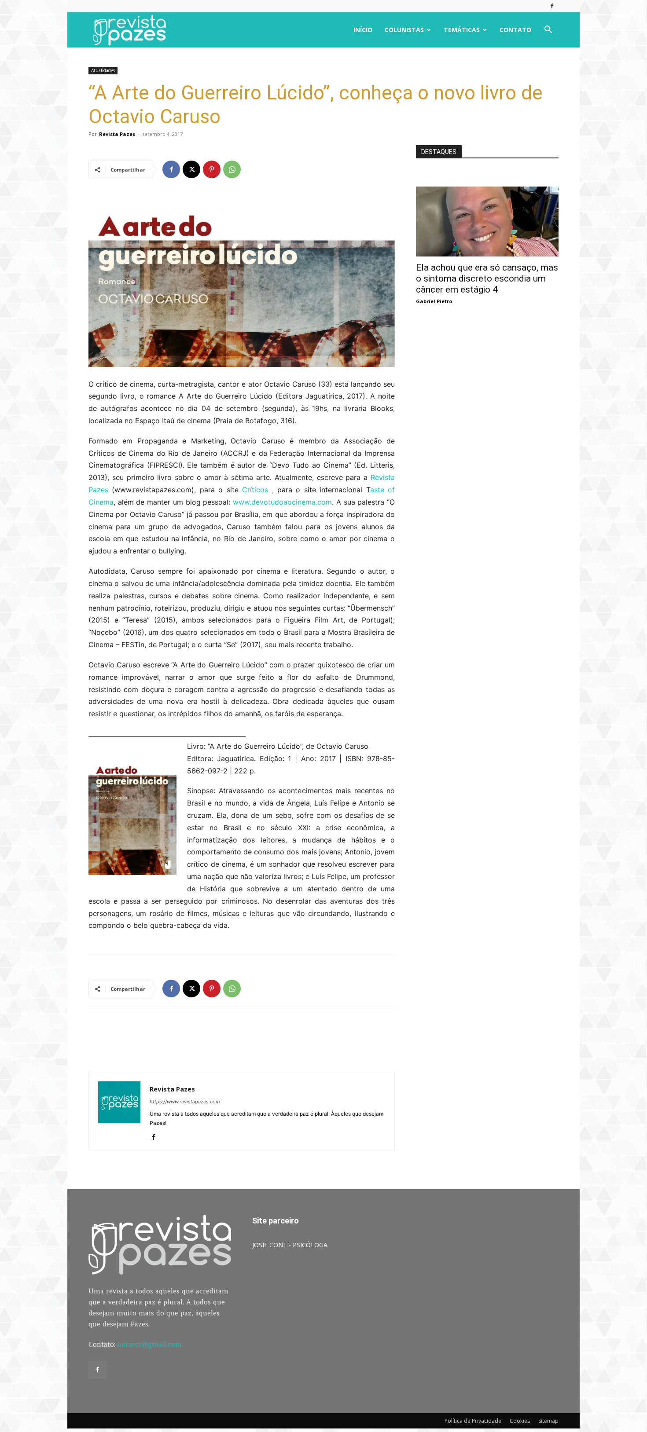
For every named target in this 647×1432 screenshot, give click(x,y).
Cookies (520, 1421)
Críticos (255, 489)
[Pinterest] (212, 169)
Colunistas (404, 30)
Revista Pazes (117, 134)
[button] (548, 30)
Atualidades (103, 70)
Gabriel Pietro (434, 301)
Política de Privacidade (473, 1421)
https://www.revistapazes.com (185, 1102)
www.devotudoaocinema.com (282, 502)
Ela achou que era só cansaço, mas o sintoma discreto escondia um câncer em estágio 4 (487, 278)
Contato (515, 30)
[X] (191, 169)
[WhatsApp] (232, 169)
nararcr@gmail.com (150, 1344)
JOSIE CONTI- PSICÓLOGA (289, 1245)
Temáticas (462, 30)
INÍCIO (362, 30)
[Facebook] (552, 6)
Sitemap (548, 1421)
